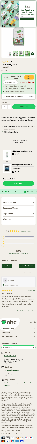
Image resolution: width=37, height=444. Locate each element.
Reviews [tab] (4, 260)
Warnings (7, 219)
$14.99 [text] (17, 154)
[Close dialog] (35, 2)
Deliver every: (9, 82)
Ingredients (8, 214)
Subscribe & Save (16, 77)
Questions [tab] (14, 260)
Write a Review (29, 266)
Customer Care (7, 329)
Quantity (4, 102)
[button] (6, 62)
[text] (18, 141)
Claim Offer (27, 19)
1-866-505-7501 (10, 356)
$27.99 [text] (17, 172)
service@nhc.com (12, 370)
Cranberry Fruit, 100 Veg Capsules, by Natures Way (22, 151)
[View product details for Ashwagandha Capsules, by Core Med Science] (7, 168)
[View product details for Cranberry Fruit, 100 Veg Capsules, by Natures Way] (7, 155)
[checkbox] (13, 154)
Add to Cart (24, 107)
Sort (20, 273)
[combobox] (23, 168)
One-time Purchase (14, 97)
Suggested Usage (10, 208)
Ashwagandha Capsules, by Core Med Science (22, 165)
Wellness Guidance (9, 336)
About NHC (6, 333)
